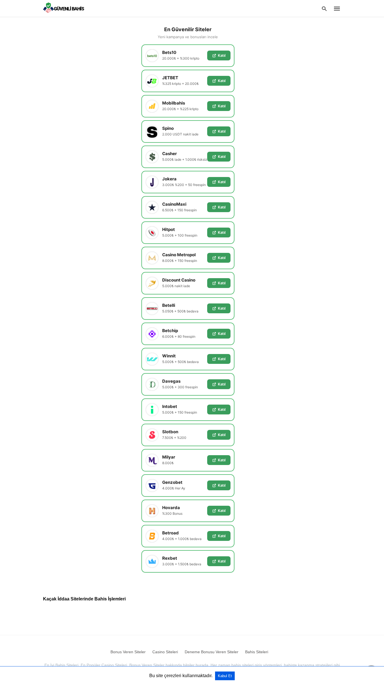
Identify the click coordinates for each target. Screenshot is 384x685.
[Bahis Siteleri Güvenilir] (65, 8)
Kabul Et (225, 676)
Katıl (221, 55)
